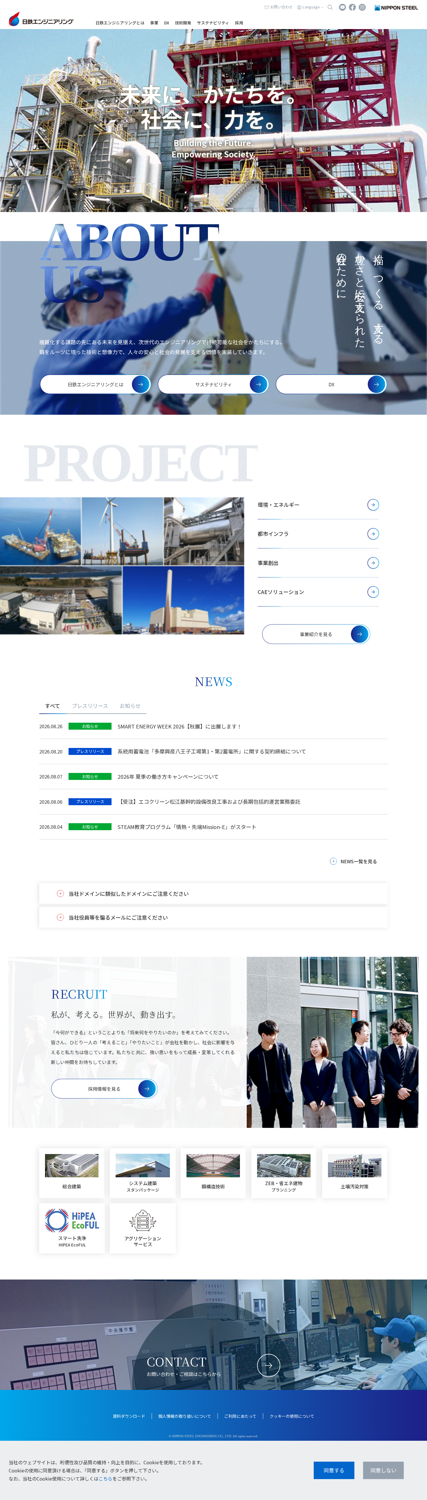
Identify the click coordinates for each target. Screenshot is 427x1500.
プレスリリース (90, 705)
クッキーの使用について (292, 1416)
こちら (105, 1478)
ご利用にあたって (240, 1416)
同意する (334, 1470)
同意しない (383, 1470)
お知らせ (130, 705)
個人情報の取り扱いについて (184, 1416)
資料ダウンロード (129, 1416)
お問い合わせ (281, 7)
